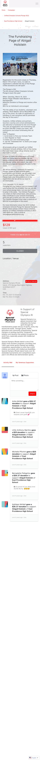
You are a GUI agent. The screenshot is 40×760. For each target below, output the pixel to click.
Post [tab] (16, 375)
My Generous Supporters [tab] (25, 362)
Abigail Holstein (19, 435)
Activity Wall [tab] (7, 362)
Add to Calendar (32, 281)
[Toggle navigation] (37, 3)
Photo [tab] (26, 375)
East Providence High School (22, 407)
